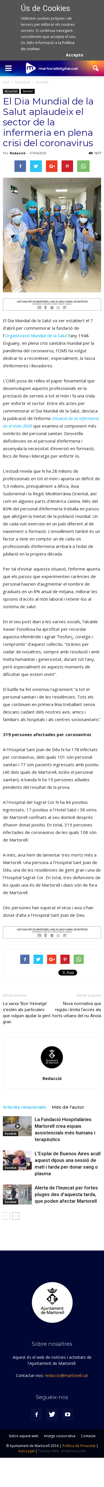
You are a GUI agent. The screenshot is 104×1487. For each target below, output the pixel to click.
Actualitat (11, 91)
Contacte (88, 1435)
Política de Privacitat (78, 1445)
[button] (96, 68)
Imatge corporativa (59, 1435)
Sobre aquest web (23, 1435)
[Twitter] (52, 1414)
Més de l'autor (68, 1107)
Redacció (17, 153)
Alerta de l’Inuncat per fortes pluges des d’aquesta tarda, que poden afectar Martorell (66, 1194)
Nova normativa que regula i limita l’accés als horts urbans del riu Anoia (76, 1009)
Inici (6, 82)
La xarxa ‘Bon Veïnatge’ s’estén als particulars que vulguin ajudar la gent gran (27, 1012)
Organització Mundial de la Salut (36, 335)
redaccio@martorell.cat (66, 1375)
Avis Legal (26, 1451)
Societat (28, 91)
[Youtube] (67, 1414)
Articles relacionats (24, 1107)
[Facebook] (36, 1414)
